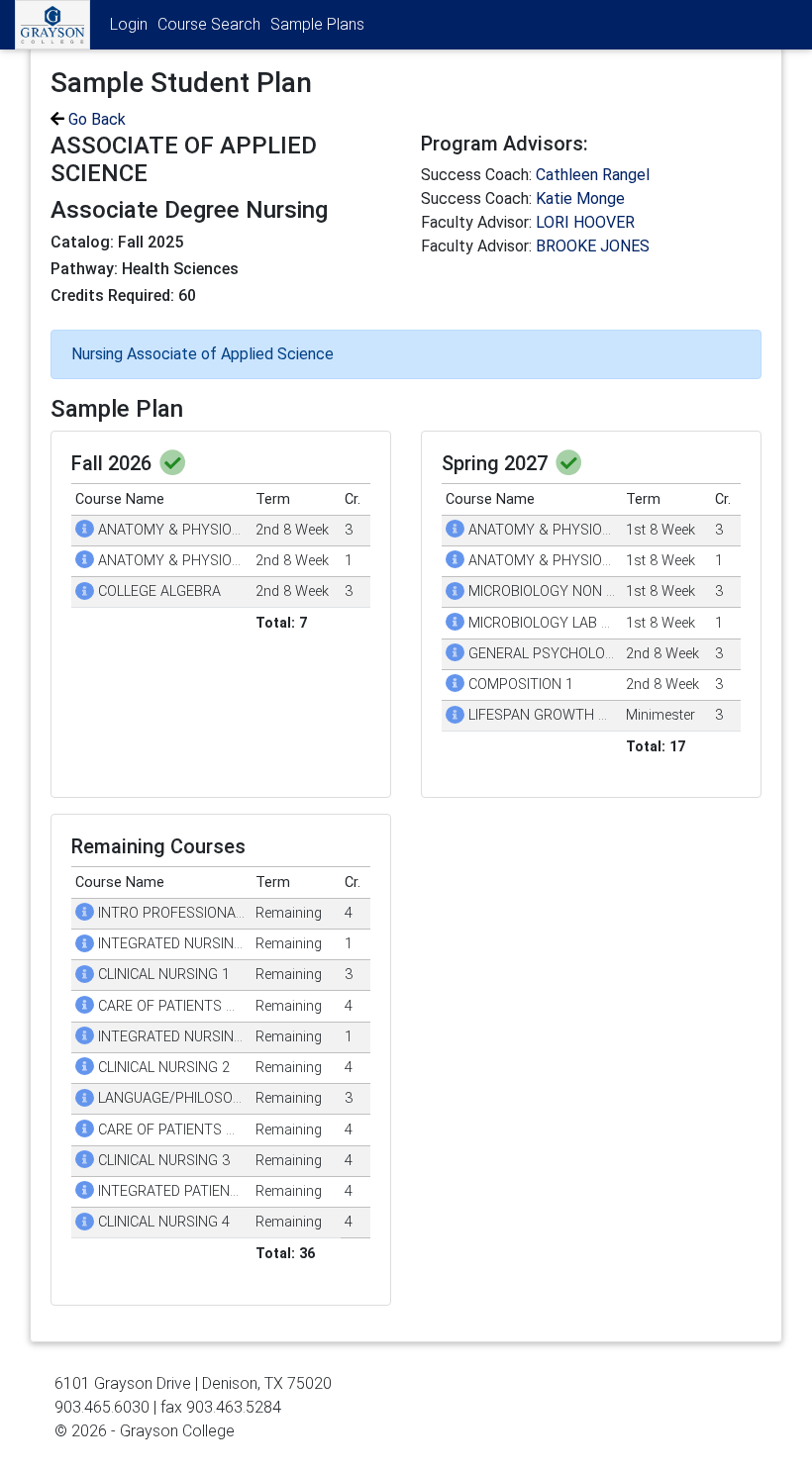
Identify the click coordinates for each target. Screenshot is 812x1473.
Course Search (208, 24)
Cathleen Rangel (593, 174)
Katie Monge (580, 198)
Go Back (95, 119)
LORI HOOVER (585, 222)
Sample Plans (317, 24)
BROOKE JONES (593, 246)
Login (129, 24)
